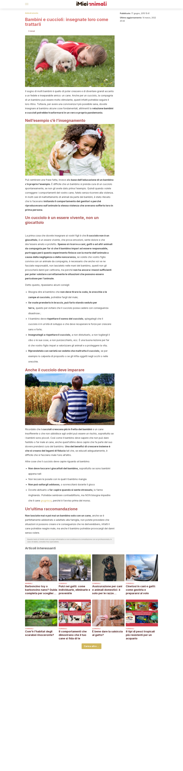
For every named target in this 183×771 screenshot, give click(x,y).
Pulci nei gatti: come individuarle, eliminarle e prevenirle (74, 590)
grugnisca (46, 500)
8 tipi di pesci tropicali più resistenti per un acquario (140, 635)
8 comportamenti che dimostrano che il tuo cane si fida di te (73, 635)
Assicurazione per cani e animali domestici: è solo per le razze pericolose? (107, 590)
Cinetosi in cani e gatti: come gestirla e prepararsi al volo (141, 590)
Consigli (63, 583)
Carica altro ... (91, 646)
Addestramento (31, 13)
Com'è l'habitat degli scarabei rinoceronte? (39, 633)
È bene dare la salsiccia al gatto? (107, 633)
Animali (28, 583)
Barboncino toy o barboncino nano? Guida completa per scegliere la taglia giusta (41, 590)
